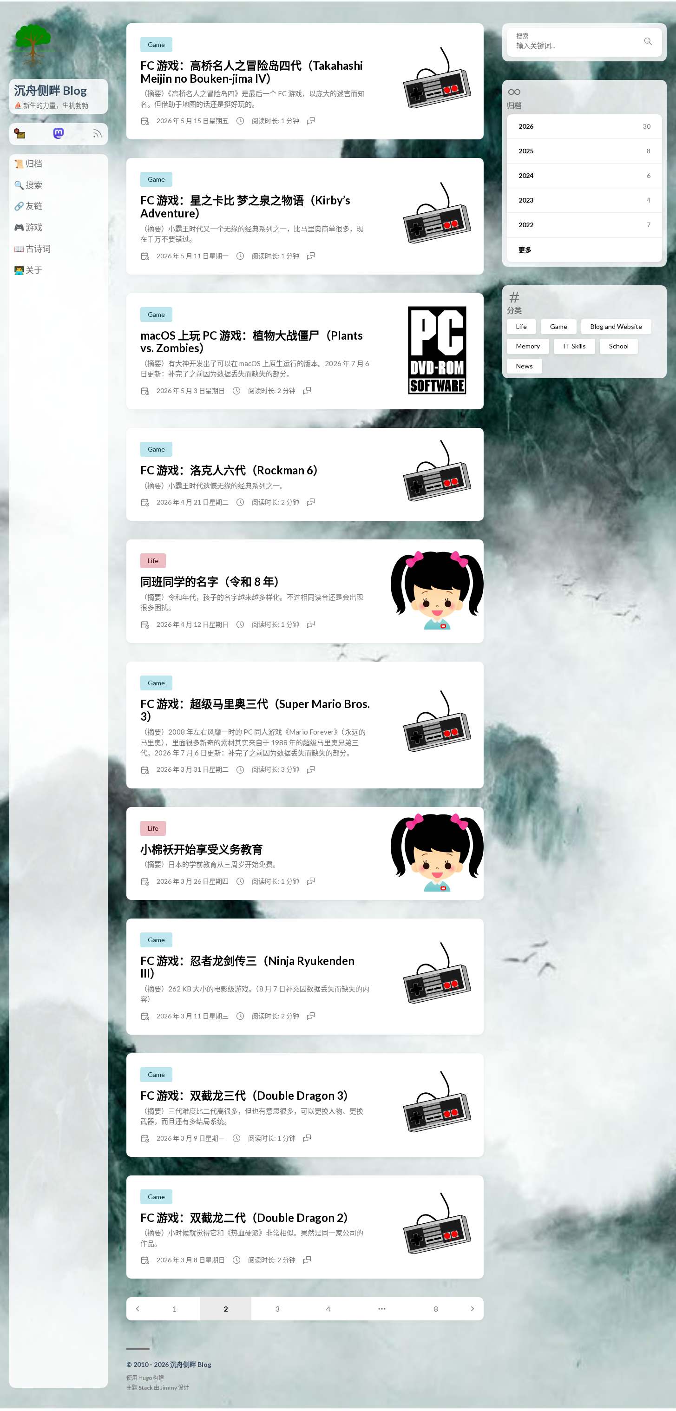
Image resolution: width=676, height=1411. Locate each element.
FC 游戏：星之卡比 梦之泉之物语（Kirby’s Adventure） (245, 206)
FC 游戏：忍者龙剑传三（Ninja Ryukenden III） (247, 967)
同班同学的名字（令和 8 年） (212, 581)
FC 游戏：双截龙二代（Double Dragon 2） (247, 1217)
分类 (514, 310)
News (524, 366)
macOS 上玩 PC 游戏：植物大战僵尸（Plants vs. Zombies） (251, 341)
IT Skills (574, 346)
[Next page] (472, 1308)
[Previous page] (137, 1308)
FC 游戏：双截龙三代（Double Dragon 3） (247, 1095)
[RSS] (97, 135)
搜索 (522, 36)
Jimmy (168, 1387)
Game (558, 326)
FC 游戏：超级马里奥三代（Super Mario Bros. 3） (255, 710)
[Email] (19, 135)
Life (521, 326)
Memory (528, 346)
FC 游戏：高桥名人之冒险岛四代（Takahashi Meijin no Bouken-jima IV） (251, 72)
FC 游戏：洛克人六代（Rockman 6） (232, 470)
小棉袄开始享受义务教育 (201, 849)
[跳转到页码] (382, 1308)
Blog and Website (616, 326)
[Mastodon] (58, 135)
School (619, 346)
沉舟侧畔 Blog (50, 90)
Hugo (145, 1377)
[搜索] (648, 42)
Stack (145, 1387)
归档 (514, 105)
